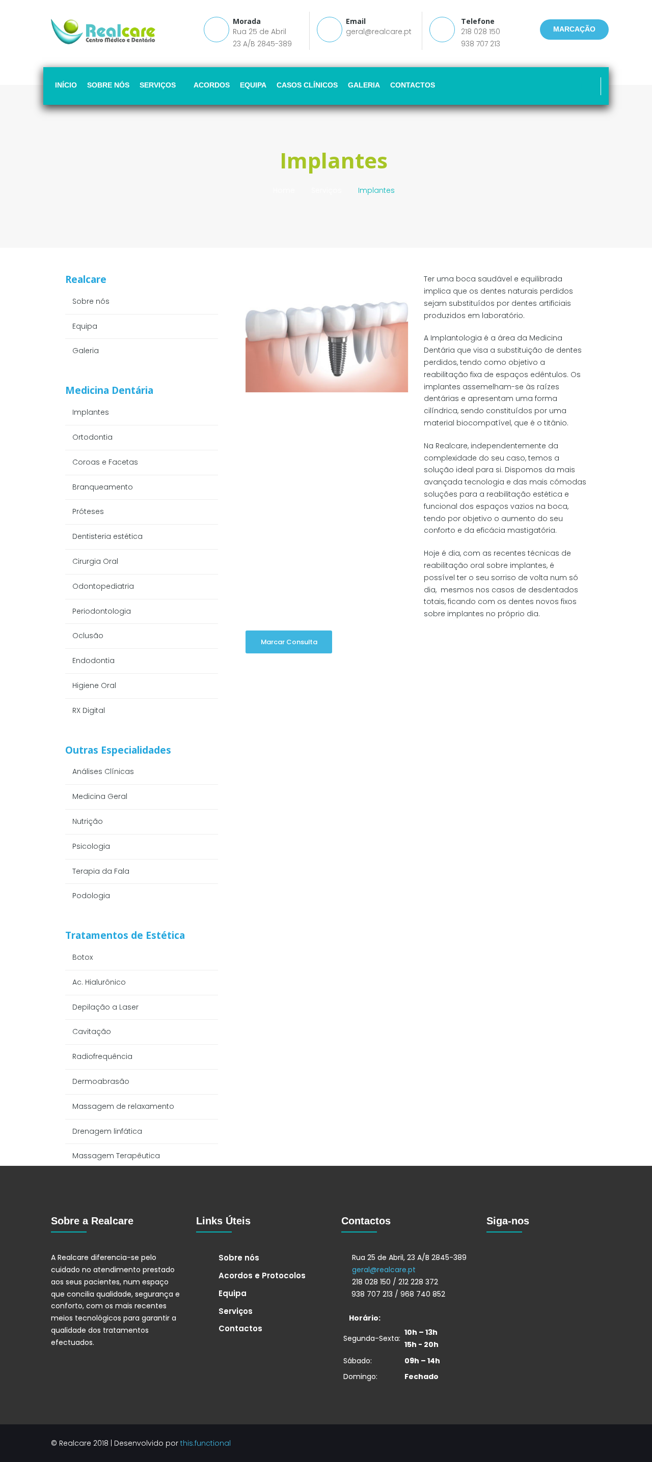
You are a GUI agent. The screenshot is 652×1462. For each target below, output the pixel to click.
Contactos (240, 1328)
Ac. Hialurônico (99, 982)
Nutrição (87, 821)
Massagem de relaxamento (123, 1106)
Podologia (91, 896)
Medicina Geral (99, 796)
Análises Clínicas (103, 771)
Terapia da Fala (100, 871)
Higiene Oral (94, 685)
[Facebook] (590, 86)
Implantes (90, 412)
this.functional (205, 1443)
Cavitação (91, 1031)
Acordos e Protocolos (262, 1275)
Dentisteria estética (107, 536)
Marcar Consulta (289, 642)
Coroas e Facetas (105, 462)
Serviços (326, 190)
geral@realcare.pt (379, 31)
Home (284, 190)
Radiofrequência (102, 1056)
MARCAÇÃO (574, 29)
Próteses (88, 511)
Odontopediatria (103, 586)
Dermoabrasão (100, 1081)
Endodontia (93, 660)
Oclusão (87, 635)
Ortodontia (92, 437)
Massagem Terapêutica (116, 1156)
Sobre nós (91, 301)
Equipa (84, 326)
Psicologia (91, 846)
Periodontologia (101, 611)
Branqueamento (102, 487)
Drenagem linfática (107, 1131)
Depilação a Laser (105, 1007)
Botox (82, 957)
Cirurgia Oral (95, 561)
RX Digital (88, 710)
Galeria (85, 351)
